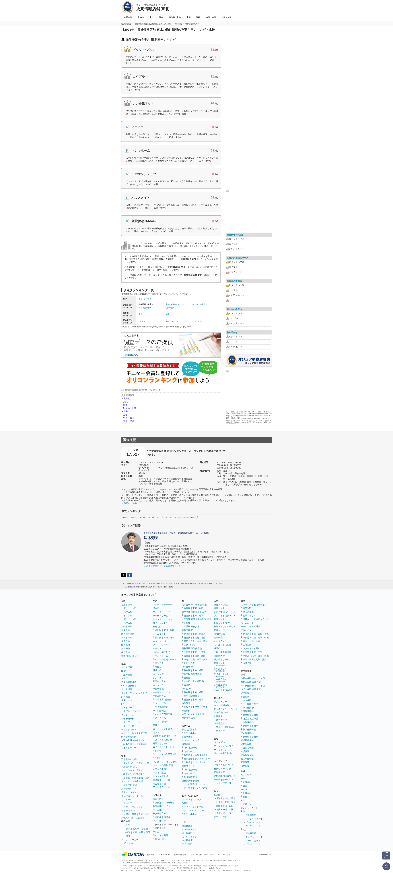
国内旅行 (159, 802)
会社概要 (150, 855)
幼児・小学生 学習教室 (193, 714)
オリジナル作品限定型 (166, 754)
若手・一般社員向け (225, 727)
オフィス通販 (159, 772)
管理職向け (221, 723)
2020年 (133, 517)
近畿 (125, 414)
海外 (163, 828)
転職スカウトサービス (224, 626)
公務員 (187, 762)
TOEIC (187, 755)
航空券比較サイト (161, 806)
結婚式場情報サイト (223, 779)
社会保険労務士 (200, 755)
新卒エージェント (222, 675)
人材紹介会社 (220, 680)
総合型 (158, 751)
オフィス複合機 (160, 776)
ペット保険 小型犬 (250, 704)
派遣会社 (218, 648)
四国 (245, 641)
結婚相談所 (219, 772)
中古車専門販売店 (163, 699)
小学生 (204, 707)
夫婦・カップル (171, 321)
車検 (155, 725)
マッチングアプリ (222, 783)
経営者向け (221, 720)
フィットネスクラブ (191, 799)
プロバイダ (246, 630)
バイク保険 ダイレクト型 (253, 685)
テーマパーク (220, 816)
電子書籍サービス (161, 743)
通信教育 (186, 703)
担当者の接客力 (199, 304)
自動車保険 (126, 604)
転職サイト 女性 (222, 623)
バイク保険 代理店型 (251, 689)
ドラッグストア (189, 829)
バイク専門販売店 (163, 714)
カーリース (158, 685)
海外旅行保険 (127, 634)
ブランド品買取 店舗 (163, 765)
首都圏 (126, 777)
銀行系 (126, 711)
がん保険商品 (247, 733)
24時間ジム (187, 803)
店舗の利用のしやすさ (174, 304)
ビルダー (127, 825)
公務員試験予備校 (190, 780)
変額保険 (245, 762)
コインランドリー (161, 623)
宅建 (186, 751)
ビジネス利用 (161, 835)
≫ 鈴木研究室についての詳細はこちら (162, 566)
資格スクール (188, 766)
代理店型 (127, 612)
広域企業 (247, 645)
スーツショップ (189, 837)
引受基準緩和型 (250, 718)
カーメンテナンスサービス (166, 729)
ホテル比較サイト (161, 810)
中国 (266, 637)
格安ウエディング (222, 768)
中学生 (196, 707)
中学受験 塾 (187, 666)
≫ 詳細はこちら (129, 503)
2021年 (124, 517)
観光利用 (159, 839)
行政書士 (188, 758)
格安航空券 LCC (161, 813)
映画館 (217, 795)
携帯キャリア (249, 615)
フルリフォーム (130, 803)
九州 (147, 777)
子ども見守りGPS (161, 787)
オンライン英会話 (190, 740)
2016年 (169, 517)
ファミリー (197, 321)
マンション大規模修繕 (132, 781)
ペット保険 (126, 637)
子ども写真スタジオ (162, 740)
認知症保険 (246, 744)
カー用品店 (187, 840)
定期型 (254, 715)
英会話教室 (187, 737)
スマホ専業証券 (128, 682)
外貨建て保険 (247, 748)
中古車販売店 (159, 696)
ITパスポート (199, 762)
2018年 (151, 517)
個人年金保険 (247, 758)
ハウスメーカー (130, 839)
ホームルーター (248, 623)
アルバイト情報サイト (224, 615)
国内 (157, 828)
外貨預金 (125, 696)
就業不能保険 (247, 740)
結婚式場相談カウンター (226, 776)
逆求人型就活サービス (224, 612)
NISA (123, 671)
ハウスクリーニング (162, 619)
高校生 (187, 707)
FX (122, 704)
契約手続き (170, 308)
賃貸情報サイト (128, 788)
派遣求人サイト (221, 656)
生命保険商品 (247, 722)
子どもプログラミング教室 (195, 788)
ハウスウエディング (223, 765)
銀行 (125, 678)
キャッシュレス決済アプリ (134, 733)
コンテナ (159, 663)
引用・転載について (212, 855)
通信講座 (186, 744)
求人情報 (226, 855)
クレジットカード (129, 715)
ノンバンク (137, 711)
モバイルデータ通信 (250, 626)
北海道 (126, 398)
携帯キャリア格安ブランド (256, 619)
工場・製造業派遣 (222, 652)
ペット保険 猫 (247, 707)
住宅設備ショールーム (132, 796)
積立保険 (245, 766)
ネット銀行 (126, 689)
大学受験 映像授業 (191, 626)
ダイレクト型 (129, 608)
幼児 (186, 733)
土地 (147, 763)
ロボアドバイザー (129, 748)
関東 (125, 405)
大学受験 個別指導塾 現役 (194, 612)
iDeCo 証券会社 (128, 685)
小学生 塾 (186, 688)
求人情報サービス (222, 659)
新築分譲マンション (131, 810)
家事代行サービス (161, 615)
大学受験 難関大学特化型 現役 (196, 619)
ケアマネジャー (202, 758)
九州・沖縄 (128, 421)
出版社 (158, 758)
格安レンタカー (160, 681)
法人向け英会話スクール (193, 784)
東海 (125, 411)
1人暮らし (143, 321)
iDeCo (244, 789)
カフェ (156, 732)
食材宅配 (157, 626)
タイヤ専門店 (188, 844)
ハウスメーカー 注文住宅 (132, 818)
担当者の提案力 (145, 308)
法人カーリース (221, 701)
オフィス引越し (160, 769)
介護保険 (245, 751)
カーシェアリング (161, 674)
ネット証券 (126, 667)
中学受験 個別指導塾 (192, 674)
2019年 (142, 517)
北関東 (136, 828)
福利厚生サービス (161, 780)
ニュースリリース (164, 855)
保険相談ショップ (129, 656)
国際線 (167, 817)
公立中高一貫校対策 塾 (193, 681)
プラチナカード (253, 826)
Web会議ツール (221, 712)
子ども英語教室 (189, 729)
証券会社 (127, 674)
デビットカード (128, 729)
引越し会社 (158, 670)
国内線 (158, 817)
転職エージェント (222, 630)
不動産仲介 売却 (129, 759)
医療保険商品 (247, 711)
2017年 (160, 517)
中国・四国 (128, 418)
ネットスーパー (160, 641)
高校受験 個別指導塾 (192, 648)
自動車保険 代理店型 (251, 682)
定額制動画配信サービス (165, 736)
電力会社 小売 (159, 783)
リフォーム (126, 799)
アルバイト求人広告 (223, 690)
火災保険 (125, 630)
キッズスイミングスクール (194, 810)
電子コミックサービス (163, 747)
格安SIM (247, 608)
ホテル (156, 831)
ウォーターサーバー (162, 604)
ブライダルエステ (222, 742)
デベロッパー (129, 843)
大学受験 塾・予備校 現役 (194, 604)
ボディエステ (220, 750)
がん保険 (125, 648)
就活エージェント (222, 604)
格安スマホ (248, 612)
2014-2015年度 (191, 517)
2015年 (178, 517)
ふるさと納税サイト (162, 652)
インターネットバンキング (134, 693)
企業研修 (218, 716)
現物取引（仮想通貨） (134, 740)
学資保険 (125, 652)
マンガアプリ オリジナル (165, 761)
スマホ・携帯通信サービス (254, 604)
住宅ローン (126, 700)
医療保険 (125, 645)
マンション (128, 763)
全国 (231, 809)
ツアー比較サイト (161, 821)
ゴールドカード (130, 726)
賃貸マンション (128, 792)
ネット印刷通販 (221, 705)
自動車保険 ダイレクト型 (253, 678)
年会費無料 (128, 718)
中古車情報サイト (161, 692)
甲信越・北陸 (129, 408)
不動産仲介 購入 (129, 766)
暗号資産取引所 (128, 737)
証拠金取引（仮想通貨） (135, 744)
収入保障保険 (249, 729)
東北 (125, 402)
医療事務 (193, 748)
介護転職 (218, 637)
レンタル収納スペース (166, 659)
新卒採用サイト (221, 669)
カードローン (127, 707)
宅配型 (158, 666)
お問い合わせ (196, 855)
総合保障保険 (247, 755)
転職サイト (219, 619)
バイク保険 (126, 615)
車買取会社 (158, 688)
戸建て (139, 763)
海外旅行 (170, 802)
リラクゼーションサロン (193, 807)
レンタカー (158, 678)
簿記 (192, 751)
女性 (167, 314)
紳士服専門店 (188, 833)
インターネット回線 (250, 648)
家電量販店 (187, 825)
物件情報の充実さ (235, 234)
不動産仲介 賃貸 (129, 785)
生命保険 (125, 641)
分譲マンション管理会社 (133, 774)
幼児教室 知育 (188, 718)
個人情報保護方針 (181, 855)
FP (185, 748)
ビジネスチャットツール (226, 709)
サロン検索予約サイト (224, 753)
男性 (140, 314)
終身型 (246, 715)
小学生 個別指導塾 (191, 696)
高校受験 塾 (187, 630)
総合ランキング (145, 299)
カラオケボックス (222, 813)
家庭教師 (186, 710)
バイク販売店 (159, 710)
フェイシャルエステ (223, 746)
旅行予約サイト (160, 799)
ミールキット (159, 634)
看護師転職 (219, 634)
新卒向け (220, 730)
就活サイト (219, 608)
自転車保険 (126, 626)
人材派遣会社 (220, 685)
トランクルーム (160, 656)
